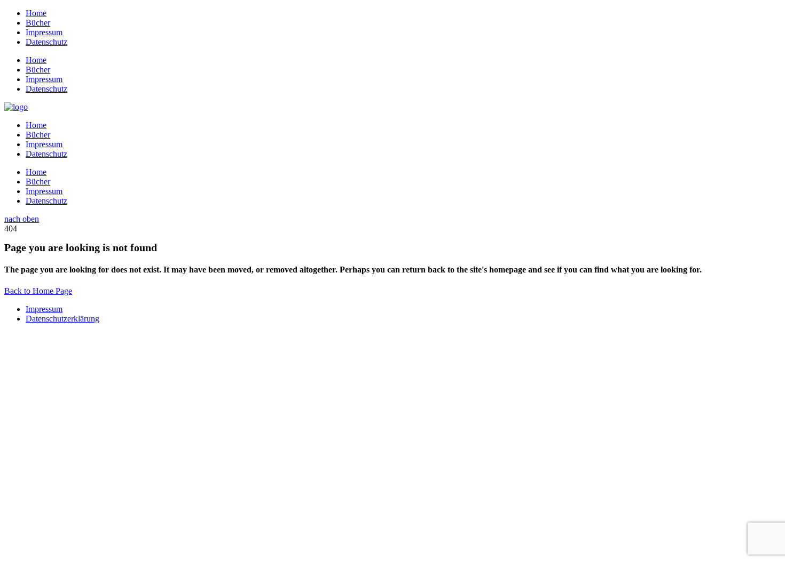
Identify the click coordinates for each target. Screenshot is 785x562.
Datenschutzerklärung (62, 318)
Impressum (44, 309)
